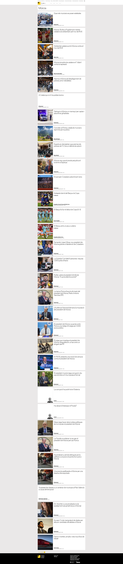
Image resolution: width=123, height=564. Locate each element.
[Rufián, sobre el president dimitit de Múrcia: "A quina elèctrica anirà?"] (61, 280)
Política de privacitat (74, 556)
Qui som (42, 555)
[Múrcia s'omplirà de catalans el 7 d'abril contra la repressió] (61, 68)
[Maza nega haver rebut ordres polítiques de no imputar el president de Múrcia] (61, 427)
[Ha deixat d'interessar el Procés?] (61, 411)
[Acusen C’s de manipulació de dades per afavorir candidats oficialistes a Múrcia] (61, 526)
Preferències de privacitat (75, 558)
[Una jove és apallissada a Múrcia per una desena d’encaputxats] (61, 477)
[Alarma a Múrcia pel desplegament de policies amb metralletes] (61, 84)
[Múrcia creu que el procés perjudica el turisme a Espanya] (61, 166)
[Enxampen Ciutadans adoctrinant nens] (61, 182)
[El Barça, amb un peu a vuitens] (61, 231)
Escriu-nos (56, 555)
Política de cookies (73, 557)
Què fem (42, 556)
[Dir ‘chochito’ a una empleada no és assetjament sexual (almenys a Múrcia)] (61, 509)
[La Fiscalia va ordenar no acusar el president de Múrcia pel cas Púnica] (61, 444)
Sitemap (55, 556)
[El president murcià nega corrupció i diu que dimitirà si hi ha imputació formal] (61, 378)
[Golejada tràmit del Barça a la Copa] (61, 199)
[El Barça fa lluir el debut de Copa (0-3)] (61, 215)
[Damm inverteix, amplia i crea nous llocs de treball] (61, 542)
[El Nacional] (39, 3)
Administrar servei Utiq (74, 559)
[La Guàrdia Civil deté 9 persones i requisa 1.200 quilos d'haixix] (61, 264)
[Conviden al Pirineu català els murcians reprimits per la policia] (61, 133)
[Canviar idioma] (57, 3)
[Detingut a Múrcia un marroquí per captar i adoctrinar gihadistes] (61, 117)
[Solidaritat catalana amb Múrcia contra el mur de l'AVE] (61, 51)
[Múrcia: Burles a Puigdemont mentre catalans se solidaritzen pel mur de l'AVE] (61, 35)
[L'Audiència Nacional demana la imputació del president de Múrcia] (61, 313)
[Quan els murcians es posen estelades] (61, 19)
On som (42, 557)
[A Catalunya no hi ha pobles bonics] (61, 100)
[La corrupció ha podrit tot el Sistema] (61, 395)
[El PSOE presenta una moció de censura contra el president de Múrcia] (61, 362)
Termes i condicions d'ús (74, 555)
